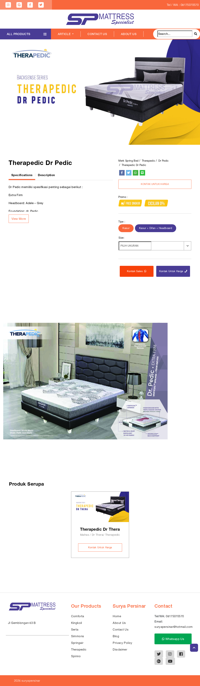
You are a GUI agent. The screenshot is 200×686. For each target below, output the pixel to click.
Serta (75, 629)
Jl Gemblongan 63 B (22, 622)
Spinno (76, 656)
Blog (116, 636)
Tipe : (121, 221)
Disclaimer (120, 649)
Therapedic (148, 160)
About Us (129, 34)
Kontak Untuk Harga (155, 184)
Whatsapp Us (174, 639)
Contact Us (97, 34)
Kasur (125, 228)
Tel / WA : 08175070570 (183, 4)
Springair (77, 642)
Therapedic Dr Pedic (134, 165)
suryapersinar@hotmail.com (173, 626)
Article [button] (64, 34)
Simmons (77, 636)
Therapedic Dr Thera (100, 529)
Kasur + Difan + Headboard (155, 228)
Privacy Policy (122, 642)
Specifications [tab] (21, 175)
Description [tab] (46, 175)
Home (117, 616)
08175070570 (175, 616)
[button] (19, 218)
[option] (100, 92)
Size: (121, 237)
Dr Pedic (163, 160)
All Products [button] (18, 34)
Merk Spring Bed (128, 160)
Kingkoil (76, 622)
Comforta (77, 616)
